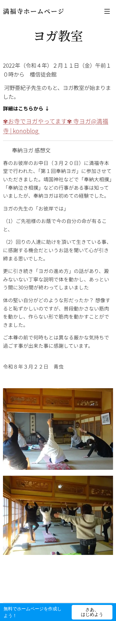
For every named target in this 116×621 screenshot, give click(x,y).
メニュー (107, 11)
